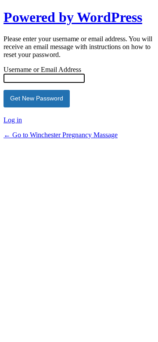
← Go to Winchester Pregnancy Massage (61, 135)
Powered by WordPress (73, 17)
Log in (13, 120)
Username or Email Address (42, 69)
